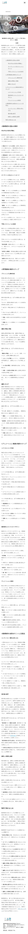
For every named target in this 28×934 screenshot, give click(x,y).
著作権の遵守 (12, 113)
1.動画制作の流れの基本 (13, 60)
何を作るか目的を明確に (15, 63)
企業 (17, 43)
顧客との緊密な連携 (14, 116)
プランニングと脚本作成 (15, 77)
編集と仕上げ (12, 84)
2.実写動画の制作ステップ (13, 74)
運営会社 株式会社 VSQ (9, 930)
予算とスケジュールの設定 (16, 71)
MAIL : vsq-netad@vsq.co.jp (9, 926)
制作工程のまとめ (11, 119)
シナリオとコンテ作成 (14, 92)
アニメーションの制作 (14, 100)
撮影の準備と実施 (13, 81)
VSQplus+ (13, 735)
